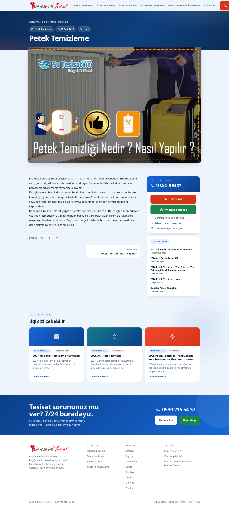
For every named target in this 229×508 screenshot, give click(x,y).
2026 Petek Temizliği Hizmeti (166, 279)
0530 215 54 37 (172, 450)
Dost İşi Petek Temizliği (163, 287)
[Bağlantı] (57, 238)
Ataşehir (129, 450)
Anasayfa (34, 21)
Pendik (129, 487)
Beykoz (129, 456)
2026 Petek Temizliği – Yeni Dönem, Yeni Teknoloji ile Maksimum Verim (172, 269)
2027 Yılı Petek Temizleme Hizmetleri (171, 249)
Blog (44, 21)
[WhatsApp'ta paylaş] (42, 238)
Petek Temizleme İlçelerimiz (184, 5)
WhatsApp (189, 420)
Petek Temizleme (83, 5)
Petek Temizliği (95, 461)
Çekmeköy (131, 461)
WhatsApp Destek (173, 456)
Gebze (128, 466)
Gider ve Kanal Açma (98, 466)
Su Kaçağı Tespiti (96, 450)
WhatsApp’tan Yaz (175, 209)
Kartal (128, 477)
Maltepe (129, 482)
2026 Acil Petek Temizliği (164, 258)
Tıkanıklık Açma (95, 456)
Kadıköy (129, 472)
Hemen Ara (176, 199)
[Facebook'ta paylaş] (49, 238)
